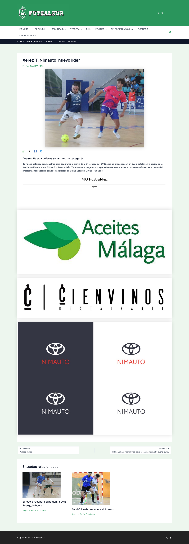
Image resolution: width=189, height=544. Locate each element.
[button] (170, 32)
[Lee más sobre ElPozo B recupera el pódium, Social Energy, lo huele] (41, 484)
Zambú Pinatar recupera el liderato (93, 509)
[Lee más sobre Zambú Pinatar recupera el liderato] (91, 488)
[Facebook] (35, 151)
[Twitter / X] (158, 13)
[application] (29, 29)
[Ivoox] (162, 13)
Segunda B (27, 510)
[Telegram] (41, 151)
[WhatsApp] (23, 151)
